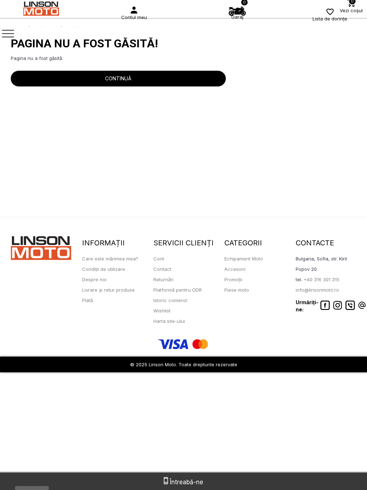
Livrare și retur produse (108, 290)
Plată (87, 300)
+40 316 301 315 (321, 279)
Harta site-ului (169, 321)
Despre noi (94, 279)
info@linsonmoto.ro (317, 290)
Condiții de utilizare (103, 269)
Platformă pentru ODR (177, 290)
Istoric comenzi (170, 300)
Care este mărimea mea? (110, 259)
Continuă (118, 78)
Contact (162, 269)
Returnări (163, 279)
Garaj (237, 17)
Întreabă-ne (185, 482)
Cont (158, 259)
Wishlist (162, 311)
